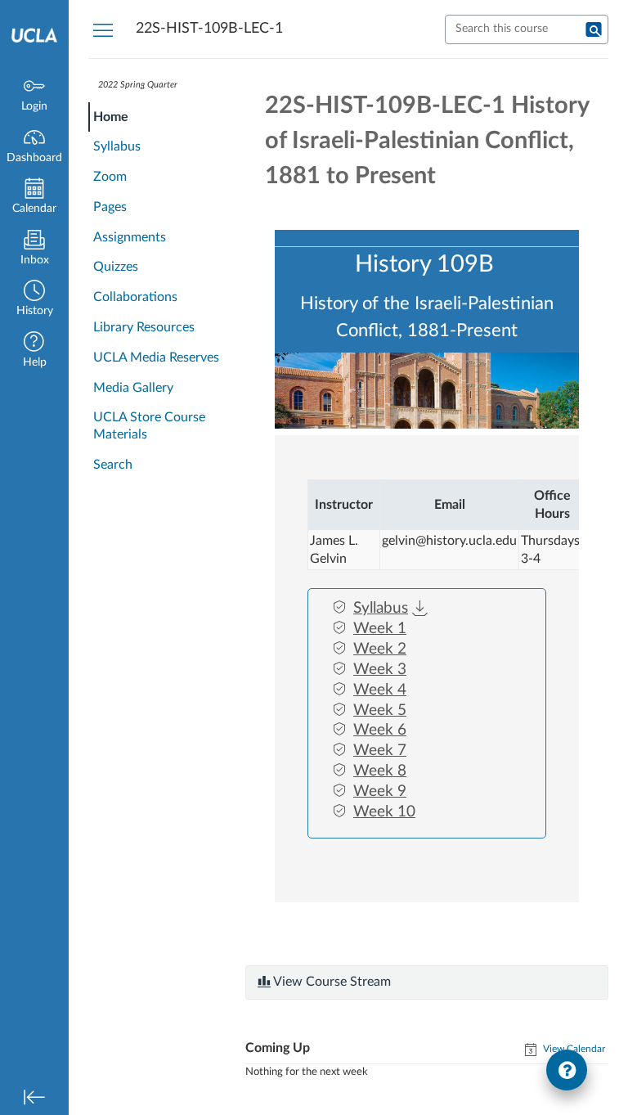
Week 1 (379, 628)
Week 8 (379, 771)
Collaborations (135, 296)
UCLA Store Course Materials (149, 426)
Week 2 (379, 649)
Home (110, 117)
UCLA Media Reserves (156, 357)
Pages (110, 207)
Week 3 (379, 669)
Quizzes (115, 266)
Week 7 (379, 750)
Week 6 (379, 730)
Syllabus (117, 146)
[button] (34, 300)
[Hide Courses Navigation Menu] (103, 29)
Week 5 (379, 710)
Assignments (129, 237)
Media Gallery (133, 387)
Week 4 (379, 690)
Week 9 (379, 791)
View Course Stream (331, 981)
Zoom (110, 176)
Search (112, 464)
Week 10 (384, 812)
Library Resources (144, 327)
